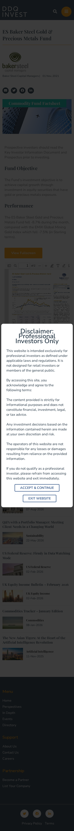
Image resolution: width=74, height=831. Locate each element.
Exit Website (39, 498)
